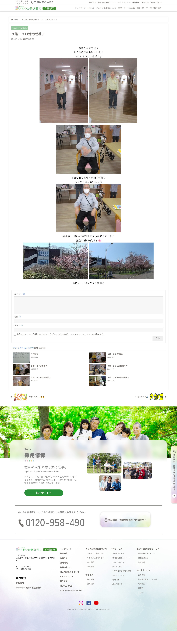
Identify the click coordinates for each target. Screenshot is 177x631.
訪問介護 (115, 579)
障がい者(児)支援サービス (147, 548)
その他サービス (143, 570)
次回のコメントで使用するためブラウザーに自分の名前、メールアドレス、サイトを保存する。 (60, 334)
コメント (19, 293)
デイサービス (117, 566)
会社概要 (92, 2)
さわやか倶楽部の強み (95, 558)
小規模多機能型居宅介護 (121, 571)
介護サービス (116, 548)
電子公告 (145, 2)
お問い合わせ (156, 2)
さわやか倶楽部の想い (95, 553)
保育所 (140, 588)
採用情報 (136, 2)
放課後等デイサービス (146, 553)
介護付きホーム (118, 553)
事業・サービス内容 (126, 8)
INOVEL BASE (66, 585)
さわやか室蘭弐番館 (19, 28)
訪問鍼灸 (141, 583)
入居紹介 (141, 592)
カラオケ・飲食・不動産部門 (28, 587)
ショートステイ (118, 575)
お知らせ (91, 8)
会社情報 (90, 579)
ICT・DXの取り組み (153, 8)
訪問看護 (141, 575)
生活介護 (141, 562)
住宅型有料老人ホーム (120, 558)
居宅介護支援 (117, 584)
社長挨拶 (90, 566)
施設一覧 (140, 8)
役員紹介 (90, 583)
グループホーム (118, 562)
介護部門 (20, 582)
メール (18, 325)
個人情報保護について (107, 2)
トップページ (80, 8)
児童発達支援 (143, 558)
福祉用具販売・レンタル (147, 579)
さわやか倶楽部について (106, 8)
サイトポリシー (124, 2)
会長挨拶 (90, 562)
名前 (17, 316)
